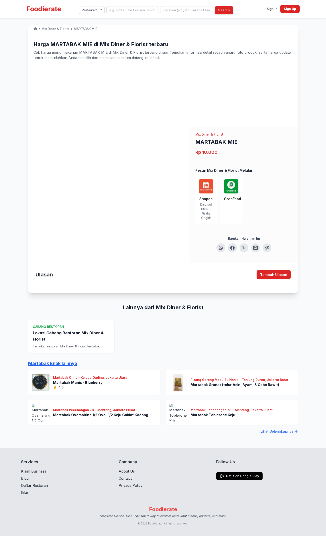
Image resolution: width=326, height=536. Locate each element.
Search (224, 10)
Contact (125, 478)
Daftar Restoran (34, 485)
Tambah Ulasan (273, 274)
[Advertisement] (163, 94)
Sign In (272, 9)
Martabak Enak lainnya (52, 363)
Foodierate (43, 9)
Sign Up (290, 9)
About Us (127, 471)
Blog (25, 478)
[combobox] (132, 10)
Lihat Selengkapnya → (279, 431)
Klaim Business (33, 471)
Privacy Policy (131, 485)
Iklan (25, 492)
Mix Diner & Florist (209, 134)
